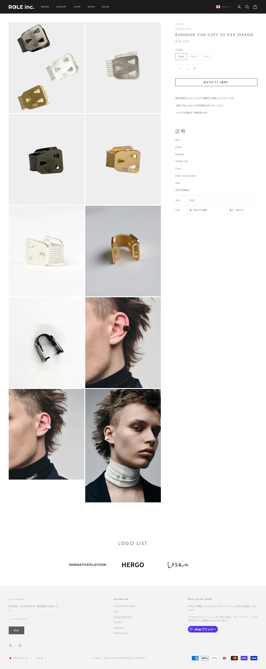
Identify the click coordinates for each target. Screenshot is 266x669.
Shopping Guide (122, 617)
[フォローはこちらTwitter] (10, 645)
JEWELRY (61, 6)
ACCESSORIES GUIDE (124, 606)
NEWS (91, 6)
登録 (16, 630)
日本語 (39, 658)
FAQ (115, 611)
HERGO (179, 24)
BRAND (45, 6)
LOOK (77, 6)
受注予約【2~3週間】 (216, 82)
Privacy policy (120, 633)
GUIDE (105, 6)
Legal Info (118, 627)
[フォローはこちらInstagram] (20, 645)
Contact (117, 622)
